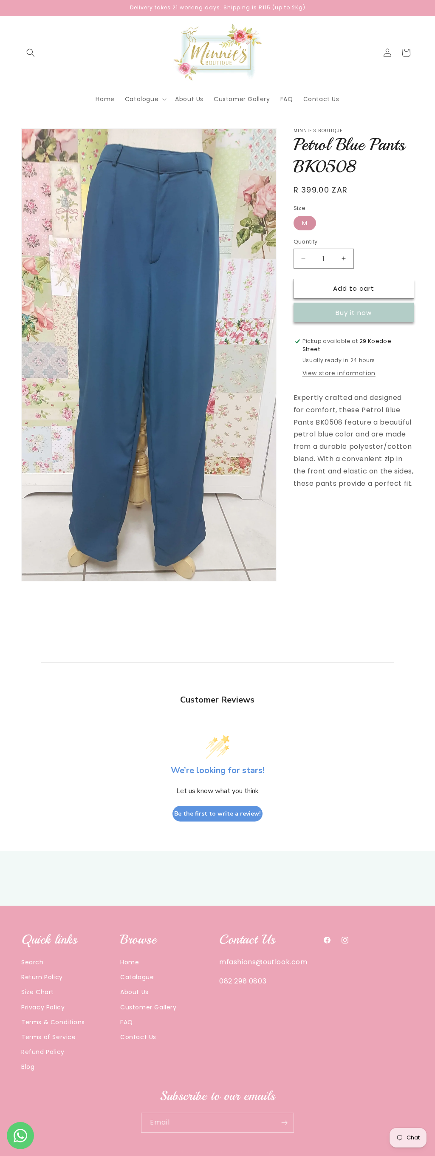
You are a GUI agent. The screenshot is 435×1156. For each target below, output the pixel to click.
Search (32, 962)
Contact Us (138, 1037)
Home (129, 962)
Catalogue (137, 977)
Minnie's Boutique (202, 1151)
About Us (134, 992)
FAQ (126, 1022)
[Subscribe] (284, 1123)
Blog (27, 1066)
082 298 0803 (242, 981)
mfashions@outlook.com (263, 962)
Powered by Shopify (253, 1151)
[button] (30, 52)
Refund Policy (43, 1052)
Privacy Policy (43, 1007)
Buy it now (354, 312)
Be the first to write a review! (217, 814)
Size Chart (37, 992)
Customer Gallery (148, 1007)
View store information (339, 373)
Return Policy (42, 977)
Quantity (306, 242)
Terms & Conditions (53, 1022)
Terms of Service (48, 1037)
